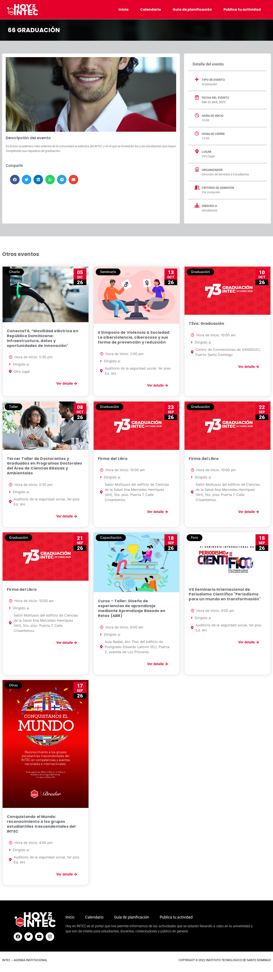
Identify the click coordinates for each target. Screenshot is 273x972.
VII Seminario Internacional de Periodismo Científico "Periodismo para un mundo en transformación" (225, 594)
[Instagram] (50, 936)
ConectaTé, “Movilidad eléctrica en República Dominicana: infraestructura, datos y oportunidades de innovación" (42, 338)
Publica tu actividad (242, 9)
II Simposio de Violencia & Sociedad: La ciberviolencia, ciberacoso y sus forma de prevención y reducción (134, 337)
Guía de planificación (192, 9)
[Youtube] (39, 936)
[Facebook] (18, 936)
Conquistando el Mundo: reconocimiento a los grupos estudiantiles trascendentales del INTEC (41, 824)
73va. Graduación (206, 323)
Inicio (124, 9)
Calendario (150, 9)
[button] (15, 179)
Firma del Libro (113, 458)
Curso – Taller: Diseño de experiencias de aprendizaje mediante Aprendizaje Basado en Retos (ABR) (132, 608)
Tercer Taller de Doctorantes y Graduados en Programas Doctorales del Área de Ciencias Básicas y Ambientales (44, 466)
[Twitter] (28, 936)
